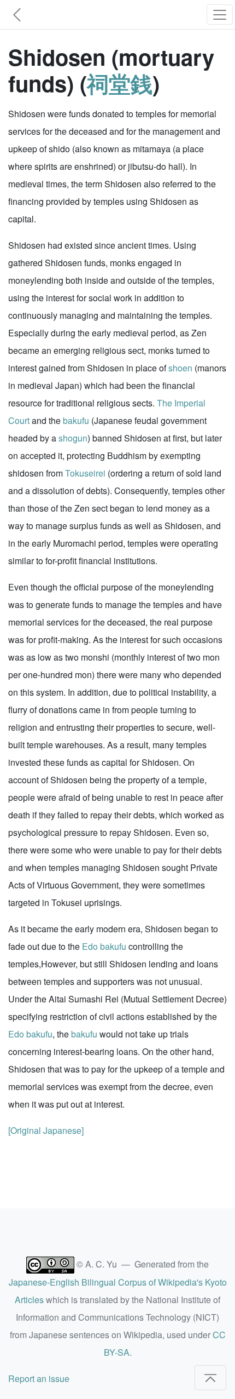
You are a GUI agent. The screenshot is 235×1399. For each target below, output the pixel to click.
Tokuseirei (85, 473)
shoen (180, 368)
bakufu (76, 420)
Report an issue (38, 1378)
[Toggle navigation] (220, 14)
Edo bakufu (104, 946)
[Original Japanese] (46, 1130)
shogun (72, 438)
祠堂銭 (119, 83)
